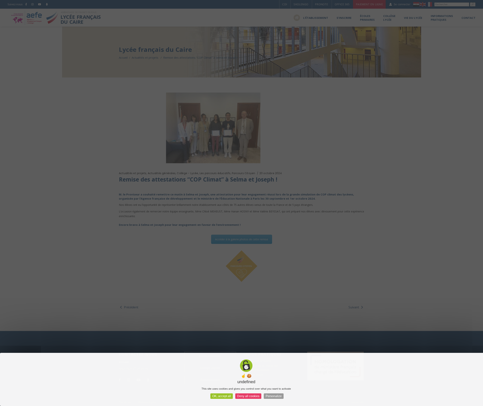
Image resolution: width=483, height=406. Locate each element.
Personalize (274, 396)
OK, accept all (221, 396)
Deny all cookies (248, 396)
